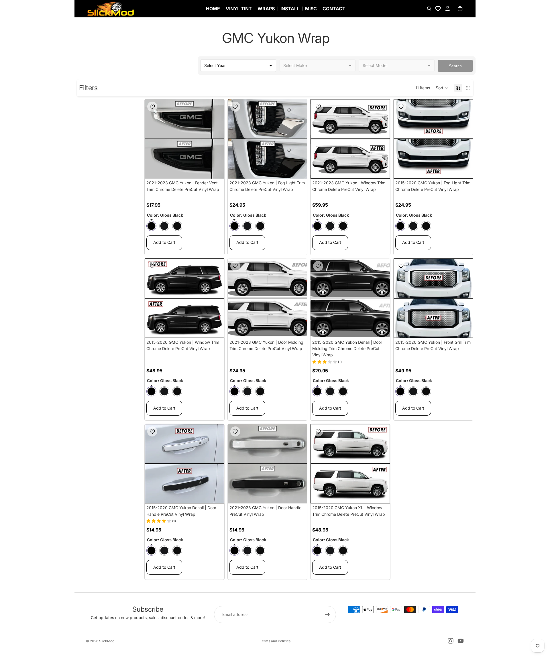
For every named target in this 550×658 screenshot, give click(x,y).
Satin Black (177, 226)
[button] (442, 88)
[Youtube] (460, 640)
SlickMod (106, 641)
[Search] (429, 8)
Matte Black (164, 226)
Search (455, 66)
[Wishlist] (438, 8)
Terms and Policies (275, 641)
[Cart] (460, 8)
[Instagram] (450, 640)
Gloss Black (151, 226)
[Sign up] (327, 614)
